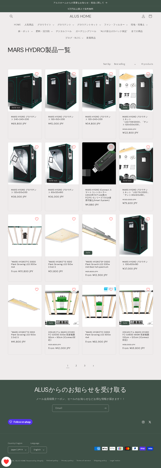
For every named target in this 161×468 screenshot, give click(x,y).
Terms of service (84, 461)
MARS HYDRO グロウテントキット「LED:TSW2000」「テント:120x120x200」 (135, 121)
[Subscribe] (105, 408)
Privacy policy (67, 461)
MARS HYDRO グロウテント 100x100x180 (135, 263)
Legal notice (115, 461)
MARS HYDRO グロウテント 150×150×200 (61, 118)
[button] (11, 16)
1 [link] (67, 365)
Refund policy (52, 461)
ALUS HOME (20, 461)
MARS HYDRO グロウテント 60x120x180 (61, 191)
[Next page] (93, 365)
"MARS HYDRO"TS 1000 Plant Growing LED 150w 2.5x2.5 (60, 264)
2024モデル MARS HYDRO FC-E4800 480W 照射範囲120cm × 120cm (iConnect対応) (135, 336)
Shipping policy (100, 461)
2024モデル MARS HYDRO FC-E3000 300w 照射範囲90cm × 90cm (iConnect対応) (61, 336)
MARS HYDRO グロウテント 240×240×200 (23, 118)
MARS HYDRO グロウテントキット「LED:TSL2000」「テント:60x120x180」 (135, 192)
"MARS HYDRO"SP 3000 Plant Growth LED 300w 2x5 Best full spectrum (97, 264)
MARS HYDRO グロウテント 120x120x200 (23, 191)
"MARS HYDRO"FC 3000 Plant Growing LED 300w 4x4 (23, 264)
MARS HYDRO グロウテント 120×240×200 (98, 118)
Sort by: (107, 64)
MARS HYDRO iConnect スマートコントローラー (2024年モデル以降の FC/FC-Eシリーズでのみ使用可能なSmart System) (98, 195)
